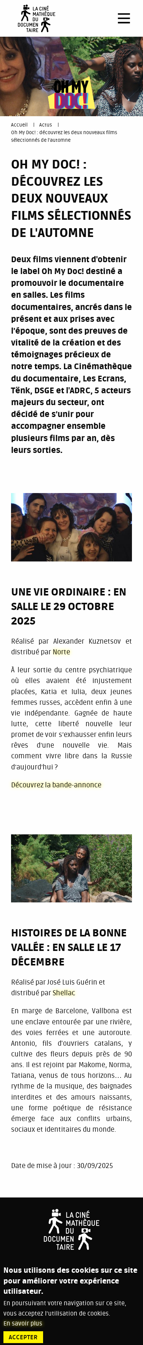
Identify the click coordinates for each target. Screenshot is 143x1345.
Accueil (19, 125)
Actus (45, 125)
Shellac (64, 993)
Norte (61, 652)
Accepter (23, 1337)
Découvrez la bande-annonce (56, 785)
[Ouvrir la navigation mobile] (124, 18)
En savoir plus (22, 1324)
